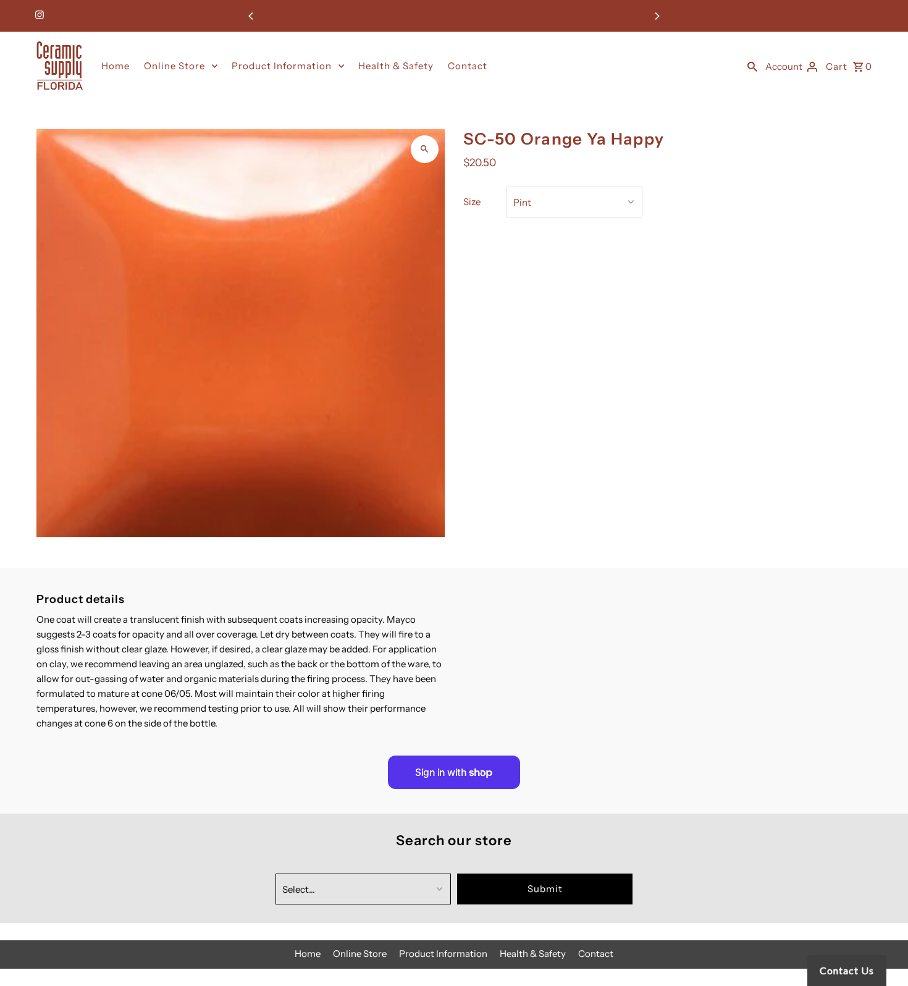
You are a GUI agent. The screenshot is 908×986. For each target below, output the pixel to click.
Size (472, 202)
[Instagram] (38, 16)
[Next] (656, 16)
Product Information (282, 66)
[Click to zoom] (425, 149)
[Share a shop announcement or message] (454, 15)
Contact (467, 66)
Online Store (174, 66)
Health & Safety (396, 66)
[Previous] (251, 16)
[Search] (752, 66)
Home (115, 66)
